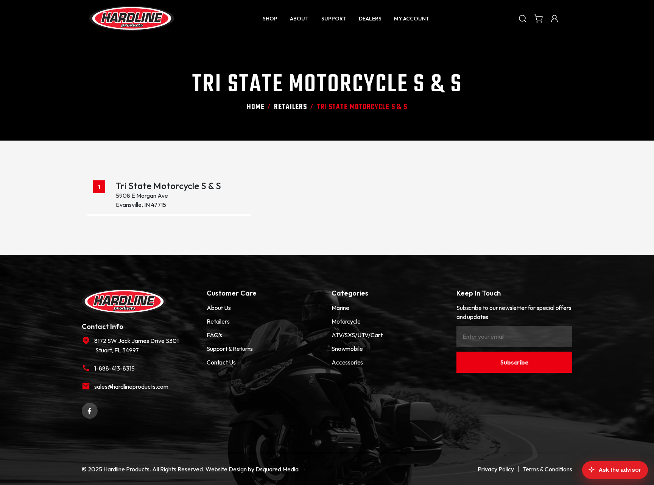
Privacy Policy (496, 469)
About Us (219, 307)
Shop (270, 18)
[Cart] (538, 18)
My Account (412, 18)
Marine (340, 307)
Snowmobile (347, 348)
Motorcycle (346, 321)
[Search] (522, 18)
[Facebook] (90, 410)
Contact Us (221, 362)
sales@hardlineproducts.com (131, 386)
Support (333, 18)
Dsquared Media (277, 469)
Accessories (347, 362)
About (299, 18)
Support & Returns (230, 348)
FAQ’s (214, 335)
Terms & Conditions (547, 469)
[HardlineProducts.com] (131, 18)
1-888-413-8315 (114, 368)
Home (256, 107)
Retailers (290, 107)
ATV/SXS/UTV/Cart (357, 335)
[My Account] (554, 18)
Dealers (370, 18)
